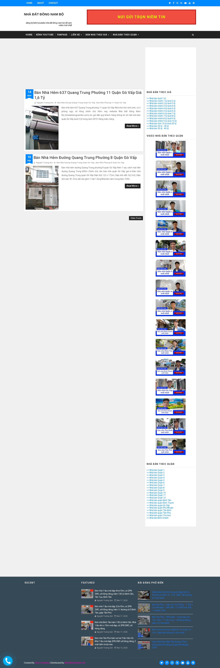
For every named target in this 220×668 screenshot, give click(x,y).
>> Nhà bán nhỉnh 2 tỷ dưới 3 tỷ (161, 103)
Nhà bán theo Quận (125, 34)
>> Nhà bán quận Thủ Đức (159, 515)
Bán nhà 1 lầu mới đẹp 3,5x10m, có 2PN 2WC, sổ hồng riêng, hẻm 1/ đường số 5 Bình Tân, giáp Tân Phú (115, 609)
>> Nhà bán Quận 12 (156, 498)
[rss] (181, 3)
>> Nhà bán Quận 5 (155, 480)
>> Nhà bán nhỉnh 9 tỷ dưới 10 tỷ (162, 121)
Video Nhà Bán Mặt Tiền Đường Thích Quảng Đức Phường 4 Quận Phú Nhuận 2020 (170, 644)
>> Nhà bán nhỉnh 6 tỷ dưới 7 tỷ (161, 113)
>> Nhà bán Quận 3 (155, 475)
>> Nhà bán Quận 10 (156, 493)
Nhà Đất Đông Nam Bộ (75, 663)
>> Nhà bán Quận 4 (155, 477)
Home (29, 3)
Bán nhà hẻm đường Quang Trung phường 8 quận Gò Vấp (85, 157)
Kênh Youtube (45, 34)
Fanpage (62, 34)
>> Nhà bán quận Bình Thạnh (160, 503)
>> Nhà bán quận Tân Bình (159, 510)
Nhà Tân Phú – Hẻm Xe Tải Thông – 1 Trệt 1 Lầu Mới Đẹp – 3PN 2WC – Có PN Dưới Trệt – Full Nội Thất (172, 607)
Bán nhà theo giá (96, 34)
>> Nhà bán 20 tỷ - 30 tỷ (158, 126)
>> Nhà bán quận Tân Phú (159, 513)
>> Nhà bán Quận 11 (156, 495)
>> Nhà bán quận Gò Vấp (158, 505)
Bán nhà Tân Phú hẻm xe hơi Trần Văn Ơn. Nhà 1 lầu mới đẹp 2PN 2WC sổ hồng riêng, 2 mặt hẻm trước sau (115, 641)
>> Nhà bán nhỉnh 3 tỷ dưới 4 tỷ (161, 106)
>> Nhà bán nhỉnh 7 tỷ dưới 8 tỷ (161, 116)
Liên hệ (75, 34)
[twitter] (170, 3)
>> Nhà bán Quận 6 (155, 482)
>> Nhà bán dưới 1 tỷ (156, 98)
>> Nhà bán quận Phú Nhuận (160, 508)
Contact (53, 3)
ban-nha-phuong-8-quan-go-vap (110, 163)
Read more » (133, 126)
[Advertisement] (84, 68)
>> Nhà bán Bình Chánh (158, 518)
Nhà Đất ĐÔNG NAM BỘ (44, 14)
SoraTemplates (42, 663)
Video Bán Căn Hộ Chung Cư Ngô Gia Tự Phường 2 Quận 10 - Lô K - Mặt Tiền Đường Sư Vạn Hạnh (172, 595)
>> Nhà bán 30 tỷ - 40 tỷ (158, 128)
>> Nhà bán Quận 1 (155, 470)
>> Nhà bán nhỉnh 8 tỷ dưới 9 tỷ (161, 118)
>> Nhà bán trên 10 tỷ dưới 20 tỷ (161, 123)
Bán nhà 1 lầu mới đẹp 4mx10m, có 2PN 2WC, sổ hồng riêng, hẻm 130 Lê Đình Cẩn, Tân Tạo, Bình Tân (114, 594)
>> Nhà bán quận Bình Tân (159, 500)
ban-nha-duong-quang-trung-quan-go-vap (76, 103)
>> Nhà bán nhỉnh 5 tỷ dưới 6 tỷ (161, 111)
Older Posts (136, 218)
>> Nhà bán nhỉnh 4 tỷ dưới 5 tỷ (161, 108)
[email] (185, 3)
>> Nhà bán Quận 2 (155, 472)
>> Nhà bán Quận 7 (155, 485)
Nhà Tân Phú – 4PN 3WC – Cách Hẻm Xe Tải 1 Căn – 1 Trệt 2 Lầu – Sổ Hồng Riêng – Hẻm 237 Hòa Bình (172, 620)
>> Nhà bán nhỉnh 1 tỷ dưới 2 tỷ (161, 101)
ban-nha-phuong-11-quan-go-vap (111, 103)
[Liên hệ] (7, 660)
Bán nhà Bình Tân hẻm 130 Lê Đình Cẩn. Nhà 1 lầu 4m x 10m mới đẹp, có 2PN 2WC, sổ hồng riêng (115, 625)
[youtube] (189, 3)
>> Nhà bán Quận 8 (155, 487)
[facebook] (173, 3)
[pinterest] (193, 3)
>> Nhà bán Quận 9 (155, 490)
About (40, 3)
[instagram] (177, 3)
